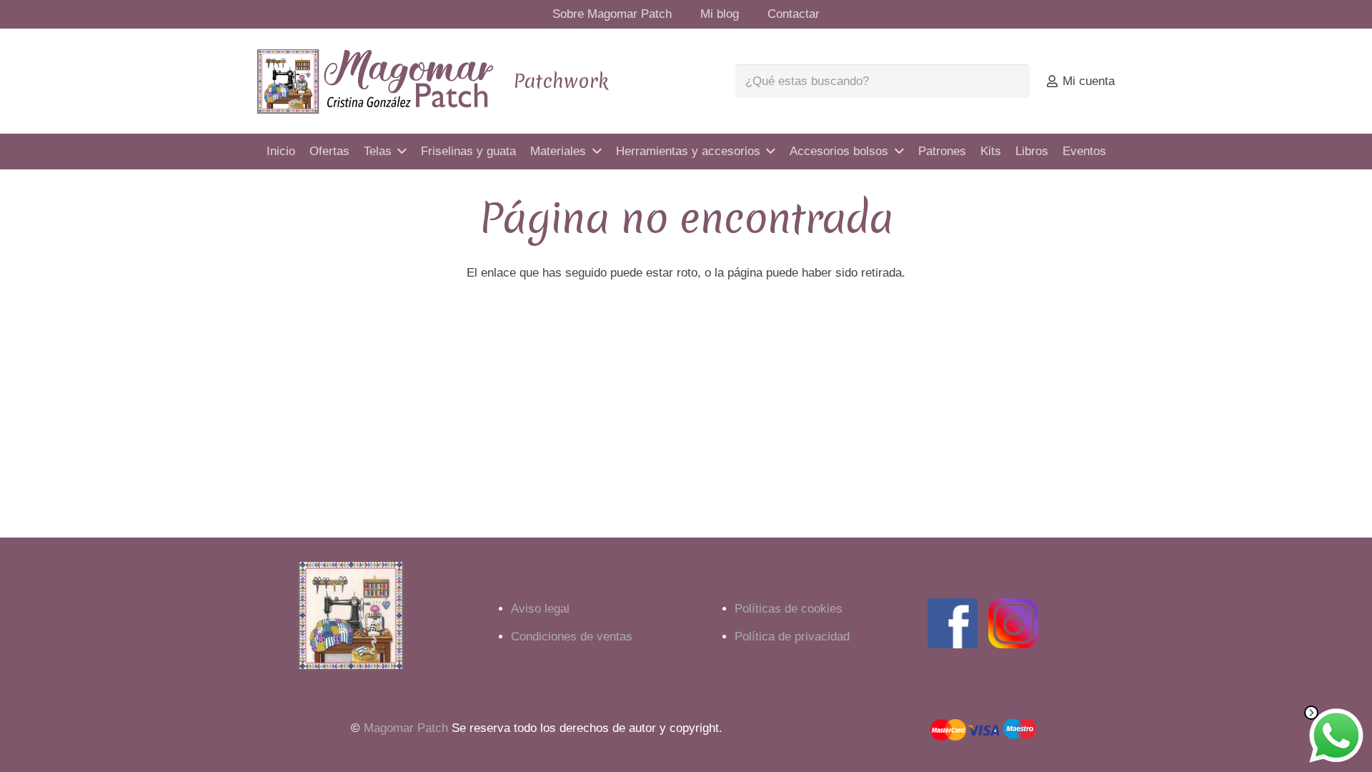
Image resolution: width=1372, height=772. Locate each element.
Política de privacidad (792, 636)
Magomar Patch (406, 728)
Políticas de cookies (788, 608)
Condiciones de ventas (571, 636)
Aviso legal (540, 608)
